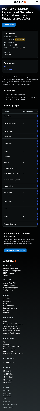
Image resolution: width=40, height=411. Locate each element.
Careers (6, 313)
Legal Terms (6, 390)
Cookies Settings (8, 407)
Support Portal (8, 344)
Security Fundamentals (11, 333)
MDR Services (8, 273)
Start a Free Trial (9, 283)
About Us (6, 299)
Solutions (6, 275)
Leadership (7, 301)
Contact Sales (8, 290)
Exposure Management (11, 271)
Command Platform (10, 268)
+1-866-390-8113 (9, 362)
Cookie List (6, 401)
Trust (4, 398)
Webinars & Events (10, 326)
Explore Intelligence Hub (15, 250)
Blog (5, 321)
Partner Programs (10, 308)
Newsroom (7, 303)
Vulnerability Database (11, 331)
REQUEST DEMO (9, 24)
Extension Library (9, 349)
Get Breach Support (10, 288)
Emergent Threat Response (13, 324)
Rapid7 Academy (9, 351)
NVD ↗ (6, 66)
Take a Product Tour (11, 285)
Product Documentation (12, 347)
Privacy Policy (7, 393)
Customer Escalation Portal (13, 353)
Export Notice (7, 396)
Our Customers (9, 306)
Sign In (5, 342)
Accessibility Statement (10, 404)
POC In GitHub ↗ (9, 69)
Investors (6, 310)
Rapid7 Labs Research (11, 328)
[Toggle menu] (37, 2)
